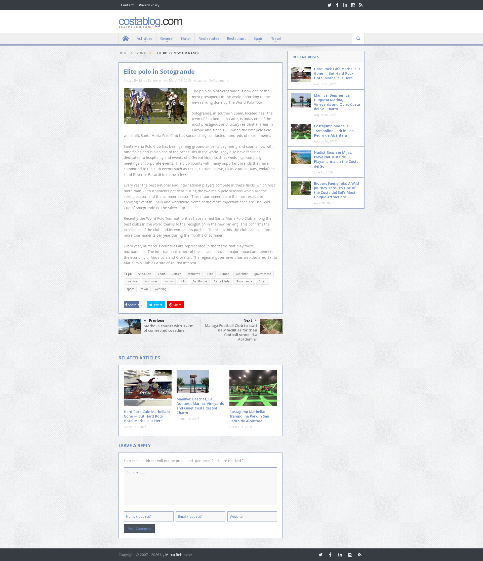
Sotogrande (244, 281)
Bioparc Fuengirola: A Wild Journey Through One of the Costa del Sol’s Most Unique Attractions (336, 190)
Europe (224, 274)
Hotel (186, 38)
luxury (169, 281)
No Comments (219, 80)
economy (193, 274)
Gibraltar (242, 274)
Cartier (176, 274)
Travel (276, 38)
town (144, 289)
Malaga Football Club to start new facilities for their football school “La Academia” (231, 332)
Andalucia (144, 274)
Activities (144, 38)
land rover (151, 281)
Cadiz (161, 274)
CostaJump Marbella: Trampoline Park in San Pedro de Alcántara (249, 416)
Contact (127, 5)
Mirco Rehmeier (150, 80)
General (166, 38)
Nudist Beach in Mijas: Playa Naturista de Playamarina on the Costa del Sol (336, 159)
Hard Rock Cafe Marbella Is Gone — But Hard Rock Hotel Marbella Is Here (147, 416)
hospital (132, 281)
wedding (161, 289)
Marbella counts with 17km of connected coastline (168, 328)
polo (183, 281)
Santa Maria (221, 281)
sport (130, 289)
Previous (156, 320)
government (262, 274)
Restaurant (236, 38)
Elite (210, 274)
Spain (258, 38)
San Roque (199, 281)
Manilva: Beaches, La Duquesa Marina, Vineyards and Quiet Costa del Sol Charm (200, 406)
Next (248, 320)
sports (201, 80)
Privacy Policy (149, 5)
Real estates (208, 38)
